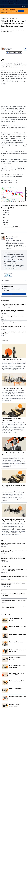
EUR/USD (19, 0)
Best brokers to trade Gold (16, 681)
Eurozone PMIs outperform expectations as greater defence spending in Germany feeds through (13, 558)
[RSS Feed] (10, 275)
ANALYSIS (3, 18)
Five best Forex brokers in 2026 (17, 634)
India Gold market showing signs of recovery (11, 322)
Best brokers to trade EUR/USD (15, 658)
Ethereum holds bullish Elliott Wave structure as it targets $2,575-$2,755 (13, 570)
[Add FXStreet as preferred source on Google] (14, 52)
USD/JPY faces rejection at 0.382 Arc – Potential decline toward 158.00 (14, 550)
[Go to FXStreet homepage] (4, 6)
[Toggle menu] (1, 6)
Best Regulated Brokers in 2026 (17, 696)
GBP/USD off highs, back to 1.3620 (12, 359)
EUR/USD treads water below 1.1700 (12, 388)
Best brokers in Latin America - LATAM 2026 (17, 650)
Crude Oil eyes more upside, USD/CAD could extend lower (13, 543)
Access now (14, 294)
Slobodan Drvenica (8, 48)
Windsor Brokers (7, 49)
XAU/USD (13, 0)
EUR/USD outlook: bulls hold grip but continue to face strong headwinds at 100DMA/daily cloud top (14, 267)
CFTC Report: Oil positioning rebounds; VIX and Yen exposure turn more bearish (14, 487)
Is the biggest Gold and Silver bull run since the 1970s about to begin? (13, 606)
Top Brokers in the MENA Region (16, 619)
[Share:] (25, 48)
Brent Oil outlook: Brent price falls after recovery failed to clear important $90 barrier (13, 261)
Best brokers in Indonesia (16, 642)
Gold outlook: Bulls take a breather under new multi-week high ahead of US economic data (14, 256)
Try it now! (21, 10)
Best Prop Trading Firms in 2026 (17, 626)
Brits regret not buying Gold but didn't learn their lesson (13, 594)
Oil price (8, 0)
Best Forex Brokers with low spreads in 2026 (16, 674)
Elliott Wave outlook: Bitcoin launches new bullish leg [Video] (13, 583)
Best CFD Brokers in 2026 (16, 688)
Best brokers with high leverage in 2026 (15, 705)
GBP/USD (25, 0)
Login (25, 6)
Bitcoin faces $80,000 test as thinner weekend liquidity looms (14, 576)
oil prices (8, 111)
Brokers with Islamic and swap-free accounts (17, 666)
